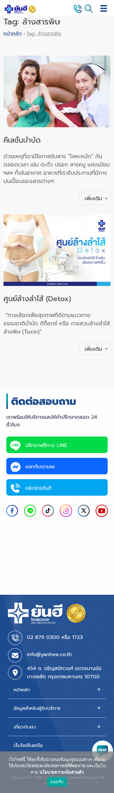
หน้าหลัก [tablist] (22, 689)
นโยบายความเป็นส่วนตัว (62, 772)
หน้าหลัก (12, 33)
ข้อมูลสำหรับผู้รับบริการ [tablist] (37, 708)
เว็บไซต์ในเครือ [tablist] (28, 745)
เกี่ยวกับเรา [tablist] (25, 726)
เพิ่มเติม (93, 198)
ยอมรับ (56, 781)
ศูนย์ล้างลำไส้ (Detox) (37, 298)
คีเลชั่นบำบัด (22, 140)
